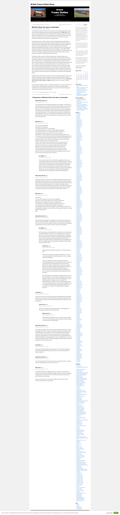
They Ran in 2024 (80, 480)
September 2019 (79, 206)
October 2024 (79, 138)
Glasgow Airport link (80, 405)
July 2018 (78, 222)
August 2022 (79, 167)
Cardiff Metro (79, 386)
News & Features (38, 20)
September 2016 (79, 247)
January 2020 (79, 202)
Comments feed (79, 507)
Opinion (78, 443)
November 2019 (79, 204)
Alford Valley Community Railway (82, 372)
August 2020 (79, 194)
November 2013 (79, 285)
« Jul (76, 82)
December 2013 (79, 284)
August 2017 (79, 234)
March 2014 (79, 280)
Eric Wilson (78, 106)
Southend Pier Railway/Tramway (82, 464)
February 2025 (79, 133)
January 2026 (79, 121)
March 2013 (79, 294)
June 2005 (78, 351)
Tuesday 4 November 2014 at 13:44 (41, 123)
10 (76, 76)
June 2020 (78, 196)
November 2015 (79, 258)
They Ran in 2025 (80, 481)
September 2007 (79, 342)
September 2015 (79, 260)
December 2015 (79, 257)
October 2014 (79, 272)
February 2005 (79, 353)
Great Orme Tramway (80, 407)
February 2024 (79, 147)
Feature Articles (79, 399)
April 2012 (78, 306)
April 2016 (78, 252)
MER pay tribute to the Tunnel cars (65, 24)
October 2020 (79, 192)
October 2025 (79, 124)
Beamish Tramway (80, 377)
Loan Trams (79, 422)
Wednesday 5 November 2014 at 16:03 (42, 326)
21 (83, 77)
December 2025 (79, 122)
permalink (54, 92)
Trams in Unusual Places (81, 487)
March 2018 (79, 226)
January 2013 (79, 296)
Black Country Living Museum (82, 379)
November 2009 (79, 324)
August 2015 (79, 261)
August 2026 (79, 113)
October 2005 (79, 349)
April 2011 (78, 317)
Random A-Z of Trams (80, 449)
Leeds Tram (79, 416)
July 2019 (78, 208)
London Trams (79, 424)
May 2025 (78, 130)
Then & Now (79, 473)
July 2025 (78, 128)
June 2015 (78, 263)
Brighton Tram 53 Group (81, 381)
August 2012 (79, 302)
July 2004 (78, 359)
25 (78, 79)
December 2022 (79, 162)
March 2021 (79, 186)
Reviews (78, 450)
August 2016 (79, 248)
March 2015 (79, 267)
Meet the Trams (79, 432)
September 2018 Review (81, 455)
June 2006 (78, 348)
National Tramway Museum (81, 436)
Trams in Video (79, 488)
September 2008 (79, 335)
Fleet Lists (45, 20)
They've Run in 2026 (80, 482)
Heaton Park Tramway (80, 408)
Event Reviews (79, 398)
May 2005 (78, 352)
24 (76, 79)
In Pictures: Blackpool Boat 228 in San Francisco (40, 24)
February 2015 (79, 268)
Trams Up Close (79, 489)
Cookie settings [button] (109, 512)
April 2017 (78, 239)
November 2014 (79, 271)
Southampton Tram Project (81, 463)
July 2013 (78, 289)
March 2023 (79, 159)
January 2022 (79, 175)
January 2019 (79, 215)
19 (80, 77)
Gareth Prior (48, 28)
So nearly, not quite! (80, 461)
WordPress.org (79, 508)
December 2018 (79, 216)
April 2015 (78, 266)
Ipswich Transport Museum (81, 412)
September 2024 (79, 139)
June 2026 (78, 115)
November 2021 (79, 177)
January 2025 (79, 134)
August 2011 (79, 313)
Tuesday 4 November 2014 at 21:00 (41, 177)
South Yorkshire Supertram (81, 462)
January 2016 (79, 256)
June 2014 (78, 277)
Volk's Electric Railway (80, 497)
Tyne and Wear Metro (80, 490)
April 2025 (78, 131)
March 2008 (79, 340)
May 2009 (78, 331)
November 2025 (79, 123)
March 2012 (79, 307)
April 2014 (78, 279)
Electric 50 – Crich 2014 (81, 396)
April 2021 (78, 185)
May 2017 (78, 238)
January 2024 (79, 148)
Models (78, 435)
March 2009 (79, 332)
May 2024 (78, 143)
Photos (49, 20)
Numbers (78, 441)
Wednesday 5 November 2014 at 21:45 (42, 358)
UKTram (78, 491)
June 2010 (78, 322)
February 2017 (79, 241)
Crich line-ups (79, 389)
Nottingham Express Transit (81, 440)
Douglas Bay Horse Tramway (82, 391)
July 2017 (78, 235)
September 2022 (79, 166)
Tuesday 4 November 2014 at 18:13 (45, 157)
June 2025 (78, 129)
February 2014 (79, 281)
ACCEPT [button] (116, 512)
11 (78, 76)
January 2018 (79, 229)
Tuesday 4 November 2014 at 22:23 (41, 195)
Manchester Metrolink (44, 92)
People (78, 445)
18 (78, 77)
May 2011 (78, 316)
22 (85, 77)
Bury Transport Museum (81, 385)
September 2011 (79, 312)
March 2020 (79, 199)
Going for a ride (79, 406)
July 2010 (78, 321)
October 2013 (79, 286)
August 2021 (79, 180)
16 (87, 76)
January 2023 (79, 161)
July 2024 (78, 141)
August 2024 (79, 140)
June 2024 (78, 142)
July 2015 (78, 262)
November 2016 (79, 244)
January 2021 (79, 188)
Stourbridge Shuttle (80, 468)
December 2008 (79, 333)
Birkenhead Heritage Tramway (82, 378)
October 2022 (79, 165)
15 (85, 76)
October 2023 (79, 151)
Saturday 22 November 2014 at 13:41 (41, 369)
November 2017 (79, 231)
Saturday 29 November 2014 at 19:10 (48, 247)
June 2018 (78, 223)
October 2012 (79, 299)
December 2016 (79, 243)
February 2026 (79, 120)
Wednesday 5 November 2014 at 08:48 (42, 293)
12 (80, 76)
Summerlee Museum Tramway (82, 469)
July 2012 (78, 303)
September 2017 (79, 233)
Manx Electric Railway (80, 431)
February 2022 (79, 174)
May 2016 (78, 251)
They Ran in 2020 (80, 476)
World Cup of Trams (80, 500)
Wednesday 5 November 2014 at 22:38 (45, 305)
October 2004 (79, 357)
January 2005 (79, 354)
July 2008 (78, 336)
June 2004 (78, 360)
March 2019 (79, 213)
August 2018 (79, 221)
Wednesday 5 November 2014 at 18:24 (42, 346)
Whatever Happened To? (81, 499)
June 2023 (78, 156)
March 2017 (79, 240)
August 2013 (79, 288)
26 (80, 79)
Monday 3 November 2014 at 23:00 (41, 102)
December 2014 (79, 270)
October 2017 (79, 232)
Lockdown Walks (79, 423)
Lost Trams (78, 426)
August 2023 (79, 153)
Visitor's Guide (79, 496)
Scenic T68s (79, 453)
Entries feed (79, 506)
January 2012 (79, 308)
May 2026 (78, 116)
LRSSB (78, 427)
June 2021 (78, 183)
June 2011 (78, 315)
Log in (78, 505)
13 (81, 76)
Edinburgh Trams (79, 395)
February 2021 (79, 187)
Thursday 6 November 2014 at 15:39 (45, 229)
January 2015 (79, 269)
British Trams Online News (42, 4)
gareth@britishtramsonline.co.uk (81, 35)
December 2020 (79, 189)
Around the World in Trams (81, 375)
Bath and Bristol (79, 376)
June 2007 (78, 343)
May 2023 (78, 157)
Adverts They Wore (80, 371)
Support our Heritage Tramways (82, 470)
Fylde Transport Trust (80, 403)
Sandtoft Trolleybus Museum (81, 452)
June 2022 (78, 169)
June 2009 (78, 330)
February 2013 (79, 295)
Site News (78, 459)
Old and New (79, 442)
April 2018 (78, 225)
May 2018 (78, 224)
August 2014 (79, 275)
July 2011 (78, 314)
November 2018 (79, 217)
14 (83, 76)
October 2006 (79, 344)
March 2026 (79, 119)
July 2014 (78, 276)
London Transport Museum (81, 425)
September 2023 (79, 152)
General (78, 404)
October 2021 (79, 178)
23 (87, 77)
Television (78, 471)
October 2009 (79, 325)
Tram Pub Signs (79, 485)
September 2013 (79, 287)
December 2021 (79, 176)
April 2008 (78, 339)
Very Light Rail (79, 495)
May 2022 (78, 170)
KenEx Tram (79, 415)
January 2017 (79, 242)
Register (78, 504)
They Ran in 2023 (80, 479)
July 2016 (78, 249)
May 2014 (78, 278)
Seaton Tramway (79, 454)
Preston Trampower (80, 448)
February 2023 (79, 160)
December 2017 (79, 230)
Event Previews (79, 397)
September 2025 (79, 125)
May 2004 (78, 361)
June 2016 (78, 250)
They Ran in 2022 (80, 478)
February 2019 (79, 214)
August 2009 (79, 327)
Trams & (78, 486)
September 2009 (79, 326)
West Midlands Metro (80, 498)
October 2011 (79, 311)
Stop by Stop (79, 467)
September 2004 (79, 358)
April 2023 (78, 158)
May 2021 (78, 184)
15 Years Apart (79, 366)
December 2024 (79, 135)
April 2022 (78, 171)
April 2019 (78, 212)
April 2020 (78, 198)
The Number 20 (79, 472)
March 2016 (79, 253)
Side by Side (79, 458)
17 (76, 77)
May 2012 (78, 305)
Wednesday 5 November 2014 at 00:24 (42, 217)
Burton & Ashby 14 (80, 384)
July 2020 (78, 195)
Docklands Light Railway (81, 390)
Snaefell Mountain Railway (81, 460)
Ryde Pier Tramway (80, 451)
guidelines (85, 58)
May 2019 (78, 211)
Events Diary (54, 20)
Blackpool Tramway (80, 380)
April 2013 (78, 293)
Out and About (79, 444)
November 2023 (79, 150)
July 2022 (78, 168)
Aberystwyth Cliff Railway (81, 369)
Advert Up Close (79, 370)
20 (81, 77)
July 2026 (78, 114)
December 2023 (79, 149)
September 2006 (79, 345)
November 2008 (79, 334)
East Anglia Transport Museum (82, 394)
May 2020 (78, 197)
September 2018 (79, 220)
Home (33, 20)
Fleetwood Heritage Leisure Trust (82, 400)
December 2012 (79, 297)
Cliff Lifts (78, 387)
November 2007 (79, 341)
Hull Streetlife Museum (80, 409)
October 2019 (79, 205)
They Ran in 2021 (80, 477)
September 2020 (79, 193)
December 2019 (79, 203)
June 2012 (78, 304)
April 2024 (78, 144)
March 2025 (79, 132)
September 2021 (79, 179)
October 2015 (79, 259)
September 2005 (79, 350)
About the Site (67, 20)
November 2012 (79, 298)
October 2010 (79, 320)
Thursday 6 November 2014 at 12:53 (48, 314)
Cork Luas (78, 388)
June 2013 (78, 290)
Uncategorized (79, 494)
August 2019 (79, 207)
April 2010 (78, 323)
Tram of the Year (61, 20)
